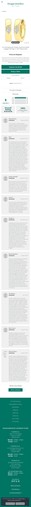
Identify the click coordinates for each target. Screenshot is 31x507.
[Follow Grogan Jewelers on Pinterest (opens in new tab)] (14, 481)
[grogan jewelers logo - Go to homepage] (15, 5)
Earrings (4, 11)
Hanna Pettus (13, 351)
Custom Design (15, 401)
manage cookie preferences (14, 500)
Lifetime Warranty (15, 493)
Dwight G (11, 218)
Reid (10, 137)
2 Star (13, 102)
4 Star (13, 99)
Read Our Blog (15, 486)
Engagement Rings (15, 404)
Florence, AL (15, 432)
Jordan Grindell (13, 176)
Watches (15, 413)
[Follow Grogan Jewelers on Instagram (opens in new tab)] (18, 481)
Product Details (15, 90)
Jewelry (15, 410)
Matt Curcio (12, 328)
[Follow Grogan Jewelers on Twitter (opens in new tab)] (16, 481)
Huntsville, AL (15, 446)
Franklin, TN (16, 460)
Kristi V (11, 197)
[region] (15, 30)
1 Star (13, 103)
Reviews (15, 94)
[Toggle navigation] (2, 2)
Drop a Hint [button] (15, 71)
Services (15, 416)
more (21, 62)
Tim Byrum (12, 293)
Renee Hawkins (13, 254)
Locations (15, 421)
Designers (15, 407)
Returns (22, 78)
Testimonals (16, 489)
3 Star (13, 100)
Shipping (8, 78)
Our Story (15, 418)
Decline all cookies (10, 503)
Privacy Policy (21, 498)
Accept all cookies (20, 503)
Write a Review (15, 390)
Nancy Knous (12, 119)
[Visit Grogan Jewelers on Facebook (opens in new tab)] (12, 481)
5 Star (13, 97)
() (27, 97)
